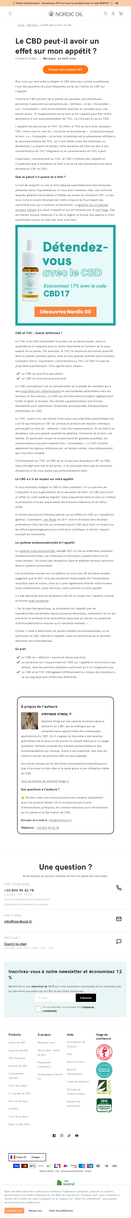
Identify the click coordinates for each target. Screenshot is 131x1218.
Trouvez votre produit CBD (65, 69)
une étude (49, 519)
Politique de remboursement (76, 1091)
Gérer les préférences (61, 1210)
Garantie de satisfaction (73, 1103)
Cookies (88, 1171)
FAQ (69, 1054)
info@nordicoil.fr (60, 820)
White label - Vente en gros (49, 1052)
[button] (10, 13)
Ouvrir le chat (15, 944)
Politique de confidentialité (72, 1171)
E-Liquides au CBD (19, 1093)
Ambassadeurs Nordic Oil (50, 1076)
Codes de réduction (78, 1081)
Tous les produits (18, 1116)
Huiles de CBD (17, 1042)
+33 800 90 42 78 (47, 827)
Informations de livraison (76, 1044)
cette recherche (38, 600)
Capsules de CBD (18, 1050)
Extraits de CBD (18, 1065)
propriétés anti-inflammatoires (41, 391)
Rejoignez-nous (46, 1042)
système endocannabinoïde (37, 551)
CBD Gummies (17, 1058)
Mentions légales (47, 1171)
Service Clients (75, 1061)
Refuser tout (35, 1210)
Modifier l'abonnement (74, 1071)
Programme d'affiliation (44, 1064)
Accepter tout (14, 1210)
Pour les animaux (18, 1101)
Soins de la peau (18, 1085)
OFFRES (13, 1108)
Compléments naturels (16, 1075)
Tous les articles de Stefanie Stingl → (45, 781)
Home (21, 25)
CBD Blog (31, 25)
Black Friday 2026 (19, 1124)
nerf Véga (102, 209)
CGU (57, 1171)
